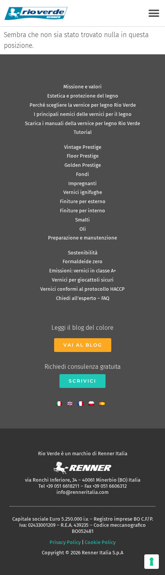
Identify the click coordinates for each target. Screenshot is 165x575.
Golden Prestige (82, 165)
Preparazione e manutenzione (82, 238)
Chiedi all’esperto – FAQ (82, 298)
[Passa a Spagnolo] (104, 401)
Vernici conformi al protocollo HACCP (82, 289)
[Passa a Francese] (82, 401)
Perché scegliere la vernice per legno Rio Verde (83, 105)
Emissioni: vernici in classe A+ (82, 271)
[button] (153, 13)
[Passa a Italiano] (61, 401)
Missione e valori (82, 87)
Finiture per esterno (83, 201)
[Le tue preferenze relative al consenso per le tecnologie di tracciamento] (151, 561)
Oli (82, 229)
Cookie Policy (100, 542)
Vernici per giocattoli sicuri (83, 280)
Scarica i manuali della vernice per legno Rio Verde (82, 123)
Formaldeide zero (82, 261)
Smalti (82, 220)
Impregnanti (82, 183)
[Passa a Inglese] (71, 401)
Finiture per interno (82, 210)
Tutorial (83, 132)
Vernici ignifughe (82, 192)
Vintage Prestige (82, 147)
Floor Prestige (83, 156)
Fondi (82, 174)
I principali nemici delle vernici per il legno (83, 114)
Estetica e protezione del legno (82, 96)
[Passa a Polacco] (93, 401)
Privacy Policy (65, 542)
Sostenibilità (82, 253)
